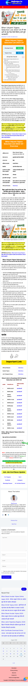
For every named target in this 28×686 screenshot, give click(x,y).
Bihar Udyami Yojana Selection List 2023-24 (11, 59)
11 (6, 651)
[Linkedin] (8, 515)
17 (3, 653)
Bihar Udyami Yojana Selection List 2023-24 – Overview (11, 62)
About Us (14, 672)
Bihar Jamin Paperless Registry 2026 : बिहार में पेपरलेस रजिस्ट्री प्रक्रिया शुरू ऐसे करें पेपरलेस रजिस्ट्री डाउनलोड (13, 624)
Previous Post (14, 520)
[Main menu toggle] (2, 7)
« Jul (13, 663)
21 (17, 653)
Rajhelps (22, 680)
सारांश (10, 72)
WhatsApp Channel (7, 483)
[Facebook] (3, 515)
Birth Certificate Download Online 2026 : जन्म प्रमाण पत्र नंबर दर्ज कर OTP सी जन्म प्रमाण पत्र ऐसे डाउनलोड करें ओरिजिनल (13, 633)
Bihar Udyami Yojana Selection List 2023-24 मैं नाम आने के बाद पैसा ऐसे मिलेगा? (13, 71)
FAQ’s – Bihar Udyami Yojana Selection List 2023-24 (13, 78)
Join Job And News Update (10, 79)
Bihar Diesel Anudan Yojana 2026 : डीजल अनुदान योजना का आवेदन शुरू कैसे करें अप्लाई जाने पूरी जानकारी (12, 616)
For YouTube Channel (20, 483)
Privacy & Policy (14, 670)
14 (17, 651)
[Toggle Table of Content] (22, 57)
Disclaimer (14, 668)
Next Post (14, 524)
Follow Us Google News (14, 677)
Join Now (20, 48)
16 (24, 651)
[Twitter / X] (5, 515)
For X (20, 477)
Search (23, 589)
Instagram (20, 480)
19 (10, 653)
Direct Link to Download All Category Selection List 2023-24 (12, 75)
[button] (26, 7)
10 (3, 651)
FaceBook (7, 480)
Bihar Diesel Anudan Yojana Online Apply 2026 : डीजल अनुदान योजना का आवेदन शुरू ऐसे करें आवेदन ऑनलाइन (13, 599)
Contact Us (14, 675)
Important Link (12, 73)
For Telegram (7, 477)
